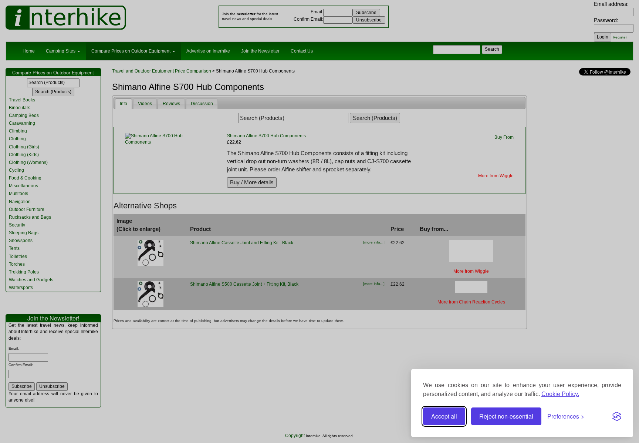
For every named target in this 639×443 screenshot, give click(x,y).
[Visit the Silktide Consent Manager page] (616, 416)
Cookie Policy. (560, 394)
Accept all (444, 416)
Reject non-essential (506, 416)
